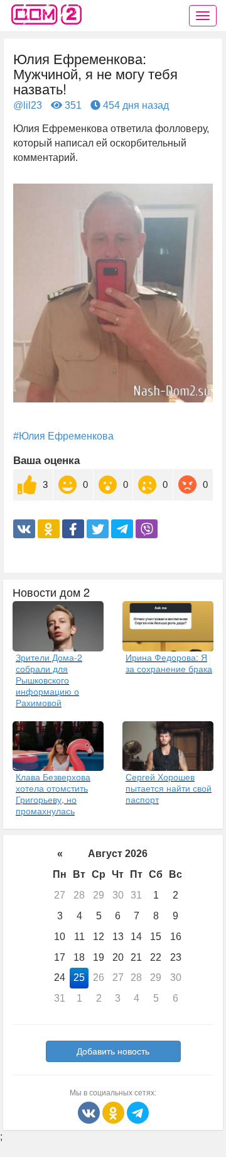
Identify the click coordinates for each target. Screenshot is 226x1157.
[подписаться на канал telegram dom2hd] (138, 1112)
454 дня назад (134, 105)
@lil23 (27, 105)
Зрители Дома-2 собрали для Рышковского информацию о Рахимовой (49, 680)
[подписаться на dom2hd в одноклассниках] (114, 1112)
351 (72, 105)
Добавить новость (113, 1051)
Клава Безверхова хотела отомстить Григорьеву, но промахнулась (53, 793)
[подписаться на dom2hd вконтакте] (90, 1112)
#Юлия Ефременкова (63, 436)
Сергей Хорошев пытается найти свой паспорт (169, 787)
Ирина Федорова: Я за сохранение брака (169, 663)
